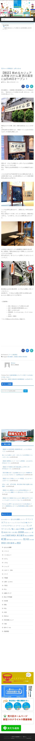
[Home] (3, 26)
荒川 (8, 539)
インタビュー (7, 555)
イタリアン (22, 519)
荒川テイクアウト (18, 539)
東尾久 (13, 535)
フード (10, 354)
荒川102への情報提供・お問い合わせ (11, 68)
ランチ (29, 525)
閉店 (16, 543)
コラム (6, 562)
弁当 (25, 532)
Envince (12, 738)
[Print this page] (31, 87)
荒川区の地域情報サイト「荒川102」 (19, 736)
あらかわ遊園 (15, 519)
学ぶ (5, 589)
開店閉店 (15, 354)
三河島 (21, 529)
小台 (13, 532)
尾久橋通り (11, 356)
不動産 (6, 578)
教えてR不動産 (8, 597)
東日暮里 (20, 535)
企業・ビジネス (8, 581)
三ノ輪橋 (16, 529)
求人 (5, 608)
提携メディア (7, 593)
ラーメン (4, 529)
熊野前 (31, 535)
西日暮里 (24, 356)
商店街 (6, 532)
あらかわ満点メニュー (6, 519)
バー (14, 526)
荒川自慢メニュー (9, 620)
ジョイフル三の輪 (21, 522)
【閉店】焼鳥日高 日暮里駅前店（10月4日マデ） (20, 379)
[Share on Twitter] (27, 87)
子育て (10, 532)
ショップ (13, 522)
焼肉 (28, 535)
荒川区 (26, 539)
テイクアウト (8, 526)
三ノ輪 (11, 529)
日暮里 (20, 356)
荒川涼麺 (32, 539)
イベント (29, 519)
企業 (28, 529)
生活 (5, 612)
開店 (19, 543)
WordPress (29, 738)
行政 (5, 623)
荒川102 (13, 363)
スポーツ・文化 (8, 570)
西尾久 (4, 543)
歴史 (26, 535)
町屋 (3, 539)
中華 (26, 529)
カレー (9, 522)
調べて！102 (7, 627)
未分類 (6, 600)
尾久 (16, 532)
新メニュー (29, 532)
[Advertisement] (17, 49)
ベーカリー (23, 526)
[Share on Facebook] (23, 87)
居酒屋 (16, 356)
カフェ (4, 522)
